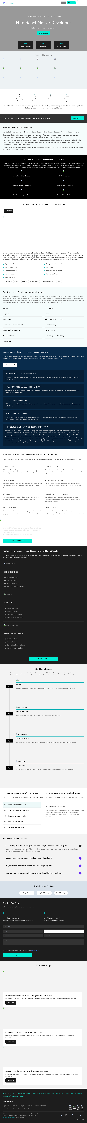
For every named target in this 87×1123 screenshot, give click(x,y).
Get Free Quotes (43, 33)
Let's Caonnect (16, 541)
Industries (14, 1106)
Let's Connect (71, 3)
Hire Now (76, 118)
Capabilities (6, 1106)
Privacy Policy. (35, 951)
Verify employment (40, 1106)
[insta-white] (78, 1107)
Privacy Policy (7, 1109)
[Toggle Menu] (63, 2)
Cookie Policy (17, 1109)
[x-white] (74, 1107)
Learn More (10, 1003)
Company (29, 1106)
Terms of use (27, 1109)
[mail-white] (70, 1107)
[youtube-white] (82, 1107)
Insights (22, 1106)
